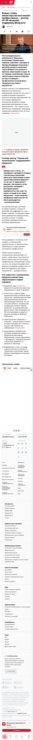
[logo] (11, 2)
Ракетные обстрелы (10, 526)
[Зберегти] (28, 31)
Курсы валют (8, 572)
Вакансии (20, 481)
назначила (21, 286)
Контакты (20, 478)
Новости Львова (11, 7)
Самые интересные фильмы (12, 589)
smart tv (7, 687)
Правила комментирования (22, 471)
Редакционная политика (8, 468)
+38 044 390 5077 (22, 437)
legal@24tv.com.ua (22, 713)
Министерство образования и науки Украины (17, 607)
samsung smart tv (19, 687)
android (7, 682)
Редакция (4, 465)
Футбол (7, 639)
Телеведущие (5, 474)
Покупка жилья (9, 626)
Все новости (9, 504)
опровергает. (20, 328)
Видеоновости (9, 513)
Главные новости (10, 506)
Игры (19, 493)
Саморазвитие (9, 614)
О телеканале (5, 471)
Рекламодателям (6, 476)
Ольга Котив (9, 26)
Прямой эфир (8, 510)
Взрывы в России (9, 537)
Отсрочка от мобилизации (12, 557)
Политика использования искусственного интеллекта (6, 488)
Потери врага (8, 540)
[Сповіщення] (31, 2)
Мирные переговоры (10, 530)
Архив (19, 488)
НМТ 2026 (7, 611)
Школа (7, 609)
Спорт (7, 635)
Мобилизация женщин (11, 552)
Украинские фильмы (10, 592)
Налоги (7, 579)
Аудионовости (9, 515)
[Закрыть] (30, 723)
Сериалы (7, 599)
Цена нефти (8, 569)
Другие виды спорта (10, 646)
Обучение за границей (11, 616)
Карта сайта (21, 491)
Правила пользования (8, 479)
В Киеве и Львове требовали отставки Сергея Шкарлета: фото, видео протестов (15, 151)
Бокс (6, 637)
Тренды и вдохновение (11, 629)
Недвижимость (10, 622)
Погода (7, 518)
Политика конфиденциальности (7, 483)
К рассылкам (11, 671)
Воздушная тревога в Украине (13, 533)
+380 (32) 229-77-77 (12, 711)
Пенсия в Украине (10, 581)
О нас (3, 462)
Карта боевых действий (11, 528)
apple (19, 682)
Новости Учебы (10, 605)
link (18, 443)
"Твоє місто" (14, 113)
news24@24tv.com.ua (8, 437)
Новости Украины (10, 508)
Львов (3, 7)
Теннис (7, 642)
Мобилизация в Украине (13, 546)
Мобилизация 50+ (10, 550)
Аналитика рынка (10, 624)
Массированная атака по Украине (14, 535)
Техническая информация (21, 475)
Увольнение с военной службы (13, 548)
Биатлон (7, 644)
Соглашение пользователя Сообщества (21, 466)
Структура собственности (21, 485)
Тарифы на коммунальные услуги (14, 577)
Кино (6, 587)
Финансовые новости (11, 574)
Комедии (7, 596)
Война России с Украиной (13, 523)
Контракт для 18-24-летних (12, 555)
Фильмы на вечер (10, 594)
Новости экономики (11, 567)
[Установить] (16, 727)
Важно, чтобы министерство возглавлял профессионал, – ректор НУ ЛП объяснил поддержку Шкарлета (24, 7)
